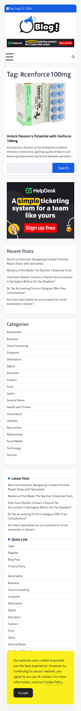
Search (63, 168)
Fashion (12, 380)
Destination (14, 359)
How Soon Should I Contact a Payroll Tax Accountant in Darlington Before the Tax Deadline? (40, 279)
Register (13, 552)
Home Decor (14, 414)
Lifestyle (12, 420)
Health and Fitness (19, 407)
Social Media (15, 441)
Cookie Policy (53, 682)
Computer (13, 352)
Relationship (14, 434)
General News (16, 400)
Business (12, 339)
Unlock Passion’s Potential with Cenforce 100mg (39, 138)
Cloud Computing (17, 345)
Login (11, 546)
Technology (14, 448)
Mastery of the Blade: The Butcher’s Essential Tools (39, 270)
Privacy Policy (16, 566)
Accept (23, 692)
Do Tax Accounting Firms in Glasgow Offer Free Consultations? (36, 290)
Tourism (12, 455)
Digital (11, 366)
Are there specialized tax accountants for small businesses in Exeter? (36, 301)
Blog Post (14, 559)
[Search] (73, 57)
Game (10, 393)
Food (10, 386)
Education (13, 373)
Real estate (14, 427)
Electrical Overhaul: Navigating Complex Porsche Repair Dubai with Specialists (37, 261)
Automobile (14, 332)
